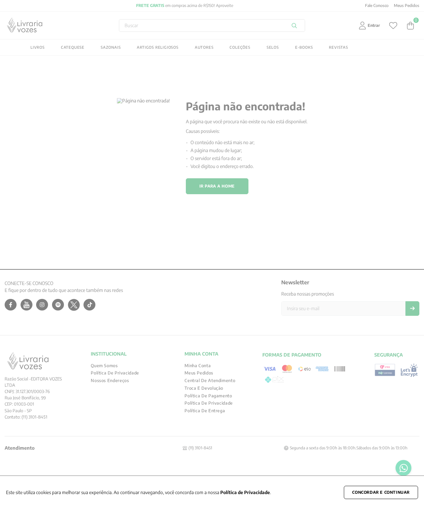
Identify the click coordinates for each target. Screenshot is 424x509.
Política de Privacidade (245, 492)
